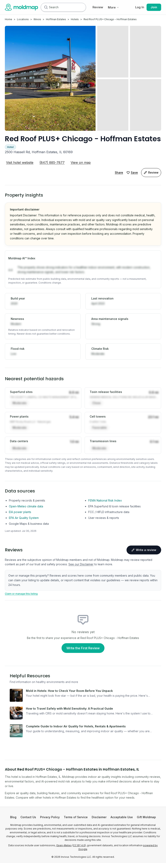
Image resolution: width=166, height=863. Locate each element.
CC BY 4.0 (79, 845)
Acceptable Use (122, 817)
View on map (81, 162)
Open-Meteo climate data (26, 506)
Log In (139, 7)
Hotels (75, 19)
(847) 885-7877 (52, 162)
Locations (23, 19)
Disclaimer (99, 817)
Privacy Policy (50, 817)
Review (98, 7)
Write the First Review (83, 648)
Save (134, 172)
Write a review (146, 550)
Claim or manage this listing (21, 593)
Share (119, 172)
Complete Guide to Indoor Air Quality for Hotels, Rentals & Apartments (76, 726)
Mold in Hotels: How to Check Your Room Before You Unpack (69, 690)
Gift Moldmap (146, 817)
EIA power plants (20, 512)
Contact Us (28, 817)
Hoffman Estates (56, 19)
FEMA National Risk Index (105, 500)
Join (154, 7)
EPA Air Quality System (24, 517)
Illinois (37, 19)
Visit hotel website (19, 162)
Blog (13, 817)
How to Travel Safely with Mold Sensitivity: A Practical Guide (69, 708)
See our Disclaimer (81, 564)
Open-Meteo (64, 845)
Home (8, 19)
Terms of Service (76, 817)
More (112, 7)
